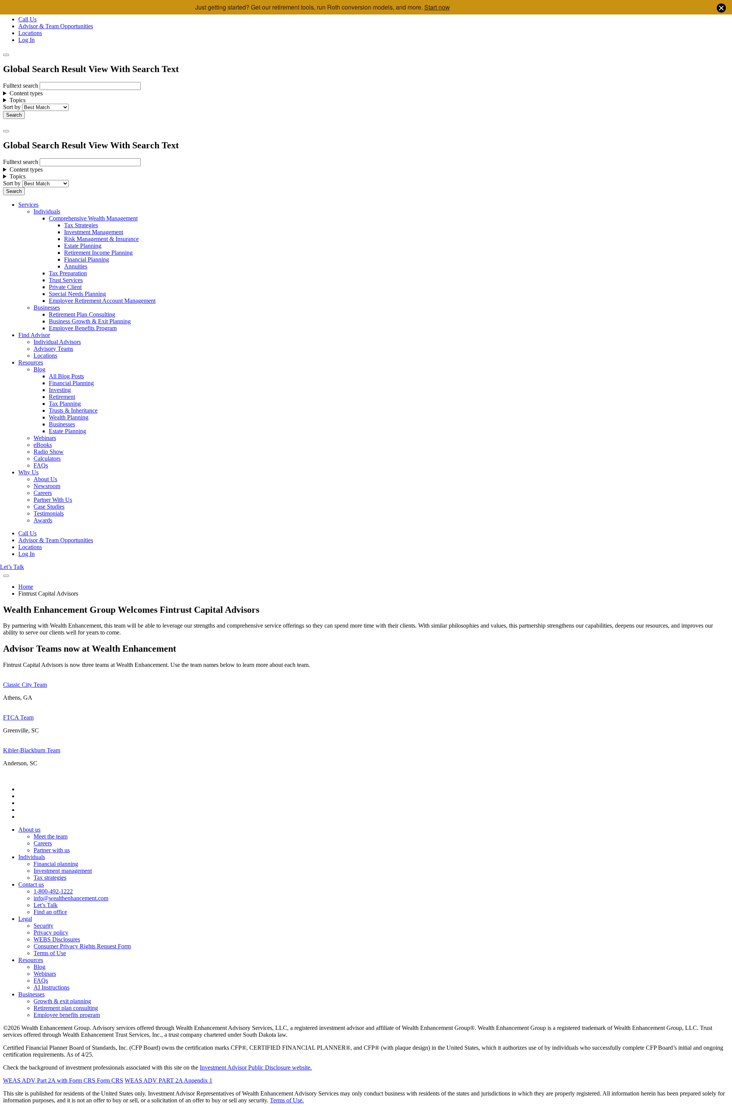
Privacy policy (51, 932)
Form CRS (109, 1080)
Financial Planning (86, 259)
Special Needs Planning (77, 294)
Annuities (75, 266)
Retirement (62, 397)
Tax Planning (65, 403)
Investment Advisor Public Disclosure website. (256, 1067)
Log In (26, 40)
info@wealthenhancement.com (71, 898)
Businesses (47, 307)
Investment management (63, 870)
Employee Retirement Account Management (102, 300)
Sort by (12, 107)
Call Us (27, 19)
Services (28, 204)
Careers (43, 493)
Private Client (65, 287)
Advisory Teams (53, 348)
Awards (43, 520)
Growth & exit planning (62, 1001)
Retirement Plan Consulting (82, 314)
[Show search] (6, 55)
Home (25, 586)
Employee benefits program (67, 1015)
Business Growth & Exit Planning (90, 321)
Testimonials (49, 513)
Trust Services (66, 280)
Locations (30, 33)
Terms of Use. (287, 1100)
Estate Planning (82, 246)
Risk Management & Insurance (101, 239)
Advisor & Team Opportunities (55, 26)
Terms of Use (50, 953)
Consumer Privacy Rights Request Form (82, 946)
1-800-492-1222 (53, 891)
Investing (60, 390)
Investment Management (93, 232)
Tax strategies (50, 877)
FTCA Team (18, 717)
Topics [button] (18, 100)
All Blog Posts (66, 376)
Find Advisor (34, 335)
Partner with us (52, 850)
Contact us (31, 884)
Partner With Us (53, 499)
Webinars (45, 438)
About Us (45, 479)
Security (43, 925)
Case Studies (49, 506)
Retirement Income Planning (98, 252)
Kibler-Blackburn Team (31, 750)
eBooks (43, 445)
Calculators (47, 458)
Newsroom (47, 486)
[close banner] (721, 8)
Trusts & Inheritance (73, 410)
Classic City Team (25, 684)
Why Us (28, 472)
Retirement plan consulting (66, 1008)
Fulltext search (20, 85)
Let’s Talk (12, 567)
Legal (25, 919)
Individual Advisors (57, 342)
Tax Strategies (81, 225)
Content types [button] (26, 93)
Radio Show (49, 451)
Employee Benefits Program (83, 328)
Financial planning (56, 864)
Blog (39, 369)
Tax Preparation (68, 273)
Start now (437, 7)
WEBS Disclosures (57, 939)
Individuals (47, 211)
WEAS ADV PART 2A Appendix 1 (168, 1080)
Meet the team (50, 836)
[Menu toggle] (6, 131)
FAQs (41, 465)
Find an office (50, 912)
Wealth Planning (68, 417)
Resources (30, 362)
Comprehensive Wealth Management (93, 218)
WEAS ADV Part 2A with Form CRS (49, 1080)
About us (29, 829)
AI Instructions (51, 987)
